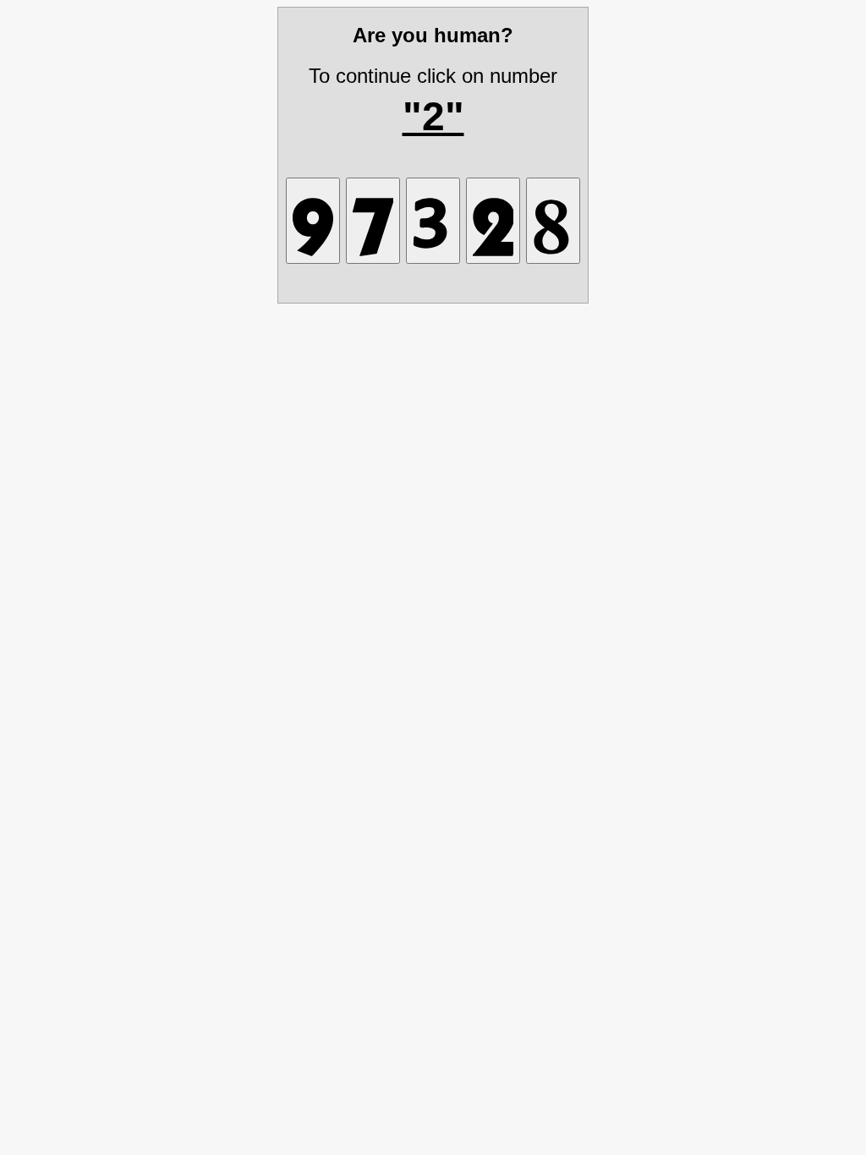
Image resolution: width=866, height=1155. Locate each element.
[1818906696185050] (553, 221)
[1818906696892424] (493, 221)
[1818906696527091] (313, 221)
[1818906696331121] (433, 221)
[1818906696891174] (373, 221)
